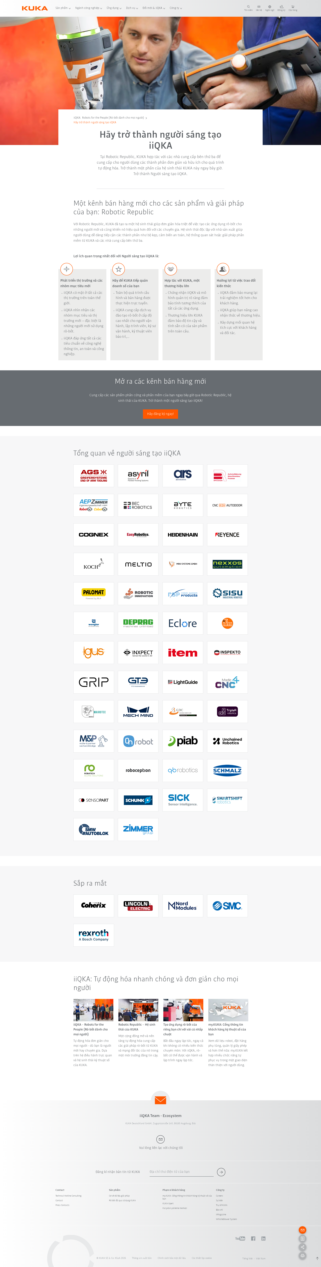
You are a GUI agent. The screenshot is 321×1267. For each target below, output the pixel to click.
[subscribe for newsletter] (221, 1172)
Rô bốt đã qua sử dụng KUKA (122, 1200)
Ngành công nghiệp (87, 8)
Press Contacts (62, 1205)
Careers (219, 1196)
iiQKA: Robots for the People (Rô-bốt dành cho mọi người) (109, 117)
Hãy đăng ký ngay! (160, 414)
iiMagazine (221, 1214)
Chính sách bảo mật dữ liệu (172, 1258)
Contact (59, 1200)
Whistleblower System (226, 1219)
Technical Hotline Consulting (68, 1196)
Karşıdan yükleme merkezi (175, 1208)
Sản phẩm (62, 8)
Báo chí (219, 1210)
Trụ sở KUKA (221, 1205)
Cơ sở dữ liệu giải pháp (119, 1196)
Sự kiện (219, 1200)
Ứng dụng (113, 8)
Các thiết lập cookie (202, 1258)
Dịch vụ (130, 8)
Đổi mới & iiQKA (152, 8)
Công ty (174, 8)
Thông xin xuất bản (142, 1258)
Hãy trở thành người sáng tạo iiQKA (95, 122)
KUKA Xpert (168, 1203)
